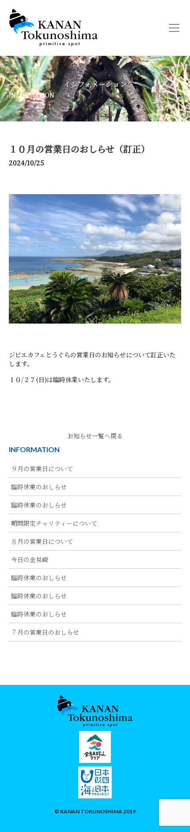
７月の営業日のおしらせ (45, 632)
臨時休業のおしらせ (39, 486)
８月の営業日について (42, 541)
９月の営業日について (42, 468)
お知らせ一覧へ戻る (95, 435)
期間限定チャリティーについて (54, 523)
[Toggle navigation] (174, 28)
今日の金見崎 (29, 559)
